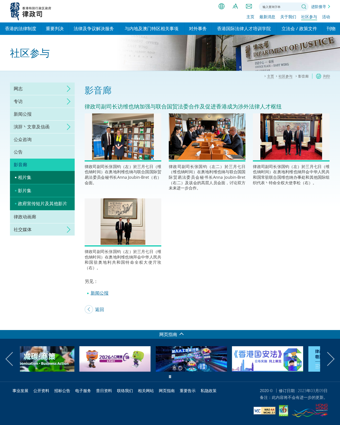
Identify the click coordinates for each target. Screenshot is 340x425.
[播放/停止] (170, 376)
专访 (18, 101)
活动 (326, 16)
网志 (18, 88)
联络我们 (249, 6)
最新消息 (267, 16)
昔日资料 (104, 390)
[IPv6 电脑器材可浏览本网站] (283, 411)
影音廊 (20, 165)
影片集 (24, 190)
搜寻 (304, 6)
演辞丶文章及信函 (32, 127)
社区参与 (309, 16)
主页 (250, 16)
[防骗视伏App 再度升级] (133, 370)
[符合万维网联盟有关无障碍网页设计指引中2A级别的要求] (265, 411)
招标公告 (62, 390)
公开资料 (41, 390)
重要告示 (188, 390)
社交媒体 (23, 229)
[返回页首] (333, 323)
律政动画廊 (25, 217)
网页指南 (167, 390)
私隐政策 (209, 390)
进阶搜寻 (318, 6)
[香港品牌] (310, 411)
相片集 (24, 177)
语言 (221, 6)
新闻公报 (23, 114)
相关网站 (146, 390)
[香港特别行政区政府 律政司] (31, 11)
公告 (18, 152)
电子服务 (83, 390)
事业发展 (20, 390)
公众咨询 (23, 139)
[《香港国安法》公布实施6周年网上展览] (209, 370)
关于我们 (288, 16)
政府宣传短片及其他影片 (42, 203)
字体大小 (235, 6)
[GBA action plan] (285, 370)
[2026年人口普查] (56, 370)
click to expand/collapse (67, 89)
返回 (99, 309)
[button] (12, 359)
